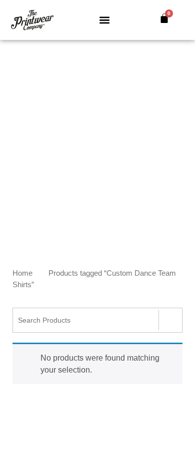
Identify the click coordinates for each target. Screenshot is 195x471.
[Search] (170, 320)
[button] (104, 20)
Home (22, 273)
